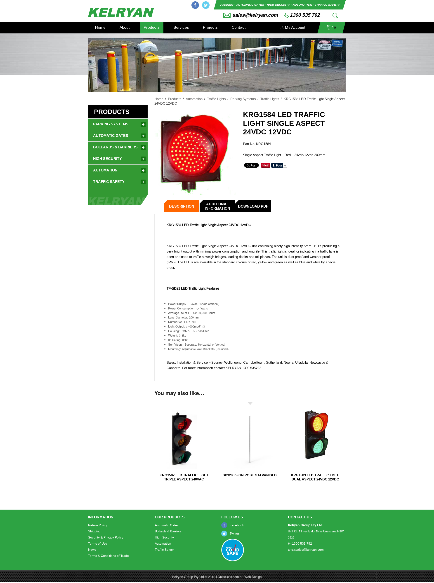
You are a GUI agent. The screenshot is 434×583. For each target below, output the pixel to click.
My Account (295, 27)
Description (181, 206)
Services (181, 27)
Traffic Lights (216, 99)
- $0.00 (331, 29)
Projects (210, 27)
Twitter (206, 5)
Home (100, 27)
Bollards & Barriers (115, 147)
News (92, 549)
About (125, 27)
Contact (239, 27)
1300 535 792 (305, 15)
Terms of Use (97, 543)
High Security (107, 159)
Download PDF (253, 206)
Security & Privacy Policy (105, 537)
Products (152, 27)
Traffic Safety (109, 182)
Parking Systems (243, 99)
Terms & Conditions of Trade (108, 555)
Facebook (195, 5)
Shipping (94, 531)
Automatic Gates (110, 136)
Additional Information (217, 206)
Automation (194, 99)
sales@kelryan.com (255, 15)
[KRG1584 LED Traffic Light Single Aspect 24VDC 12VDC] (195, 152)
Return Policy (97, 525)
